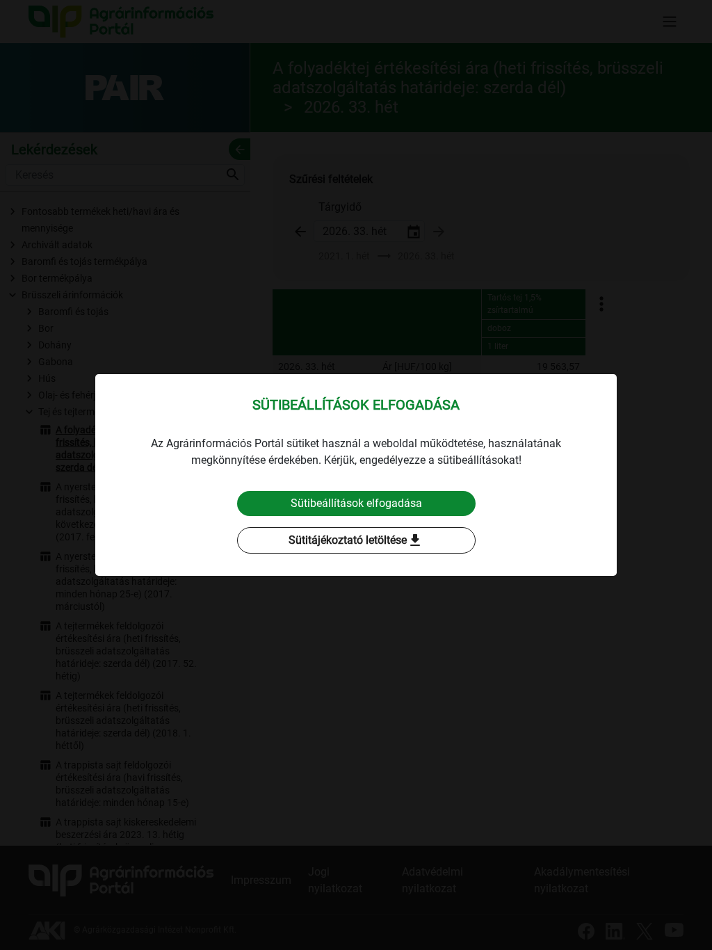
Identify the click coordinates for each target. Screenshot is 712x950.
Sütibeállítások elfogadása (356, 503)
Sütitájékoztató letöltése (356, 540)
